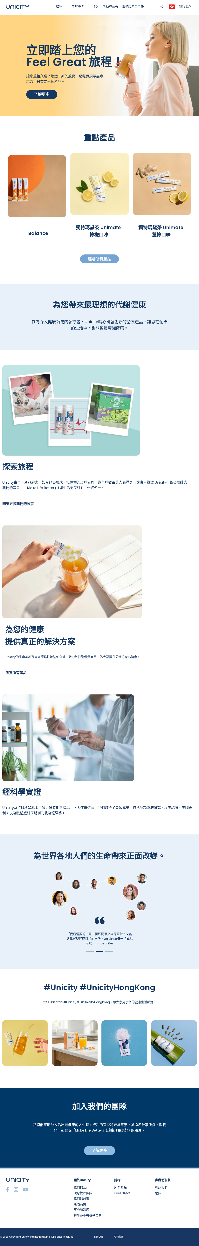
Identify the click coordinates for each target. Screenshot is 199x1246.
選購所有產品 (99, 259)
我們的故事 (81, 1198)
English (6, 17)
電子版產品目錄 (133, 6)
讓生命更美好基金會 (88, 1215)
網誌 (158, 1193)
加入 (96, 6)
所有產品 (120, 1187)
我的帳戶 (185, 6)
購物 (59, 6)
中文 (161, 6)
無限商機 (80, 1204)
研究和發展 (81, 1210)
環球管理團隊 (83, 1193)
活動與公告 (110, 6)
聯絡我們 (161, 1187)
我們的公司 (81, 1187)
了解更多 (78, 6)
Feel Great (122, 1193)
